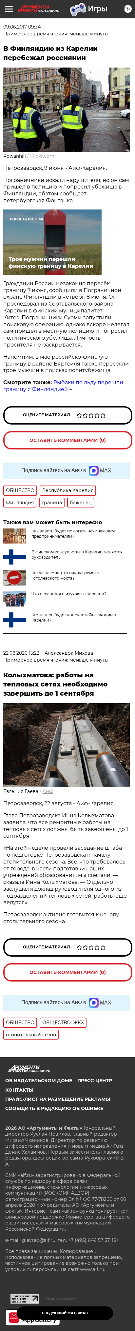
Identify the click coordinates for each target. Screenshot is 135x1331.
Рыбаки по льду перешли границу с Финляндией (63, 385)
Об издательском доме (38, 1080)
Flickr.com (42, 156)
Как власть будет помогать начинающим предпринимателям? (73, 533)
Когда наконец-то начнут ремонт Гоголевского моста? (65, 575)
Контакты (19, 1090)
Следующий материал (65, 1313)
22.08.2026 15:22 (21, 653)
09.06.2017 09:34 (22, 27)
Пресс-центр (94, 1080)
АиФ (48, 791)
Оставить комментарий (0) (67, 440)
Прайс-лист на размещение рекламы (57, 1099)
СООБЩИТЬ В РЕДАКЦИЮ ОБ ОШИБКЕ (54, 1108)
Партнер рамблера (61, 1299)
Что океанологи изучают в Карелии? (68, 593)
